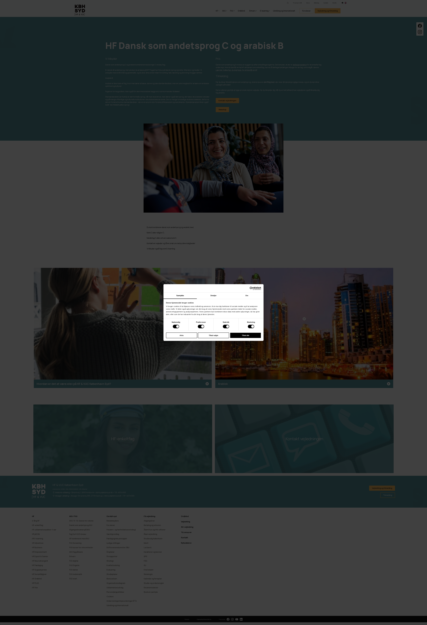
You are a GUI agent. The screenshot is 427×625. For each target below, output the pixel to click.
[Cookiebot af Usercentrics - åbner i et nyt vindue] (251, 288)
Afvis (182, 335)
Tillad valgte (213, 335)
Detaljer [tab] (213, 295)
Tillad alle (245, 335)
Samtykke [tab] (180, 295)
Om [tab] (246, 295)
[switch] (201, 326)
